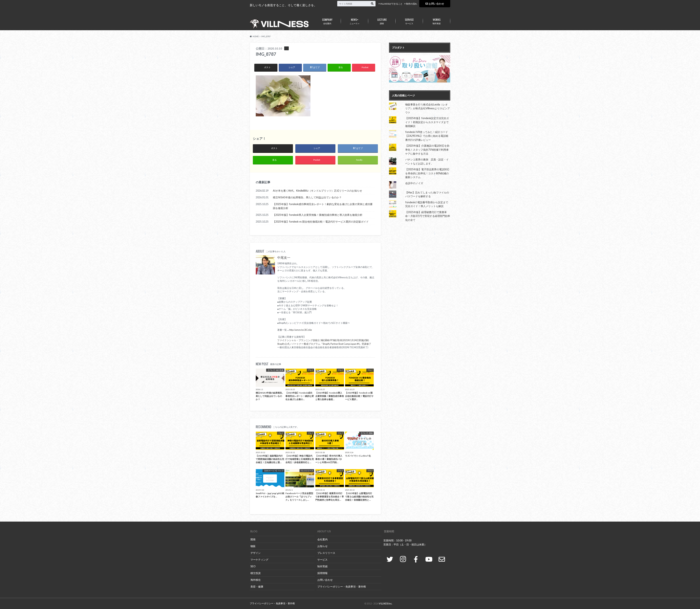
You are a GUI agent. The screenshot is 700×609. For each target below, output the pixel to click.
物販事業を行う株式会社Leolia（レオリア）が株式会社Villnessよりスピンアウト (427, 108)
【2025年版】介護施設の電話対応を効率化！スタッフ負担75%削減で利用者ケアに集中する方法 (427, 149)
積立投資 (255, 573)
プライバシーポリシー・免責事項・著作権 (341, 586)
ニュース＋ (355, 20)
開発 (253, 539)
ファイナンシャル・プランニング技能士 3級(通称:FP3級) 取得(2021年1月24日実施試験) (323, 340)
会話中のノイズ (414, 183)
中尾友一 (283, 258)
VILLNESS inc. (385, 603)
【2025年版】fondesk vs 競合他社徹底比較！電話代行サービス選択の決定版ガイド (321, 221)
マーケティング (259, 559)
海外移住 (255, 579)
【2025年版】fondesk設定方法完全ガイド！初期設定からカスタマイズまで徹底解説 (427, 122)
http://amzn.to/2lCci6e (300, 329)
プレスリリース (326, 552)
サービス (409, 20)
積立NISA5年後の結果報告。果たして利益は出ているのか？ (307, 197)
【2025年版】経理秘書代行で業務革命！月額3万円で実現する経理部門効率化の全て (427, 216)
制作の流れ (411, 3)
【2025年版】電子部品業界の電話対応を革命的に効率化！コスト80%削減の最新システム (427, 173)
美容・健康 (256, 586)
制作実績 (437, 20)
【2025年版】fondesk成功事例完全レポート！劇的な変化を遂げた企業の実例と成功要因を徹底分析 (323, 206)
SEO (253, 566)
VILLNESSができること (391, 3)
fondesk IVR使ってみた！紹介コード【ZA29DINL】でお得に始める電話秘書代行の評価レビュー (426, 135)
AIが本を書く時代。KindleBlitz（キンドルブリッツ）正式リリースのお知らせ (317, 190)
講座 (382, 20)
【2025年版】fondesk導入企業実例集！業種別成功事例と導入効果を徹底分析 (317, 214)
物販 (253, 546)
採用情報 (322, 573)
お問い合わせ (436, 3)
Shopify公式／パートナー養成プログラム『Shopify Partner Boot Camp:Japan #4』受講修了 (324, 343)
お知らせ (322, 546)
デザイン (255, 552)
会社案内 (327, 20)
